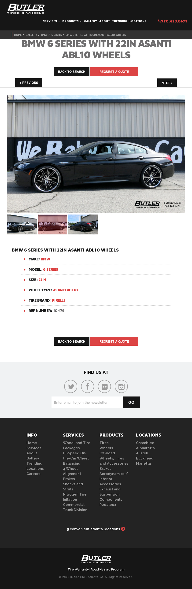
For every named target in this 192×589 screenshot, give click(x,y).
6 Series (56, 35)
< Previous (28, 82)
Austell (142, 453)
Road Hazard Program (108, 569)
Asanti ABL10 (65, 290)
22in (42, 280)
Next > (167, 83)
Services (50, 21)
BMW (44, 35)
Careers (33, 474)
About (104, 21)
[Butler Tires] (96, 560)
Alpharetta (145, 448)
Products (70, 21)
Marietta (143, 463)
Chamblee (145, 443)
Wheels (106, 448)
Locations (137, 21)
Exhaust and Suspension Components (111, 494)
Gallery (90, 21)
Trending (119, 21)
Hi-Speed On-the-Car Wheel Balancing (76, 458)
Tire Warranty (78, 569)
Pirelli (58, 300)
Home (18, 35)
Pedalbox (108, 505)
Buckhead (144, 458)
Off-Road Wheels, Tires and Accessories (114, 458)
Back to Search (71, 71)
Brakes (69, 479)
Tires (104, 443)
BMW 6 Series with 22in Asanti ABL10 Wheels (96, 35)
